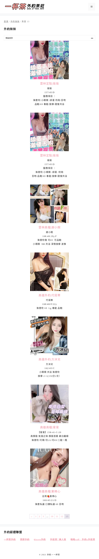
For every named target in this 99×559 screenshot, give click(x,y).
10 (52, 516)
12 (62, 516)
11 (57, 516)
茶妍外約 (25, 539)
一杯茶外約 (10, 539)
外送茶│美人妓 (58, 539)
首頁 (6, 21)
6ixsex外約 (40, 539)
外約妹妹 (15, 21)
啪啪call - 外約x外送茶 (83, 539)
